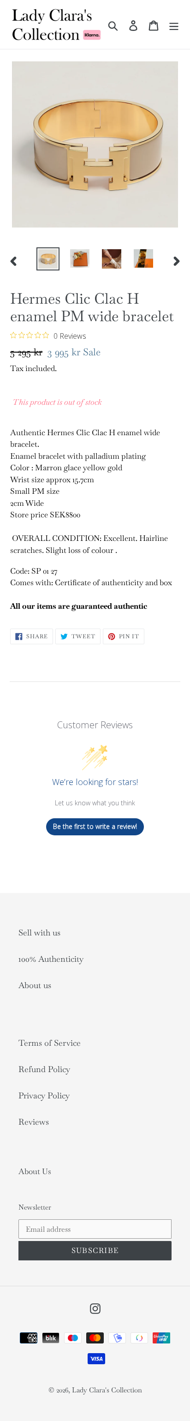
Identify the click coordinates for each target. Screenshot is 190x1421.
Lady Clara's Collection (107, 1389)
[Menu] (174, 24)
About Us (34, 1171)
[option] (48, 259)
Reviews (33, 1121)
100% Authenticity (50, 958)
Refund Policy (44, 1069)
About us (34, 985)
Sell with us (39, 932)
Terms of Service (49, 1042)
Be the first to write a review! (95, 826)
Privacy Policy (44, 1095)
